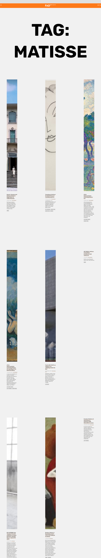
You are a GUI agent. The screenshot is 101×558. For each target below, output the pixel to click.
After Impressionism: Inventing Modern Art (88, 196)
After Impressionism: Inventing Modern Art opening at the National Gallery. (11, 367)
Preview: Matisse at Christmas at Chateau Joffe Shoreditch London (89, 420)
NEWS (8, 210)
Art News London (87, 219)
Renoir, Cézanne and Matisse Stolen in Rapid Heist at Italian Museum (12, 196)
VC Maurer (51, 538)
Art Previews (47, 209)
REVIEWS (49, 557)
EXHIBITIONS (53, 209)
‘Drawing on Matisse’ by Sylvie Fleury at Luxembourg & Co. (50, 196)
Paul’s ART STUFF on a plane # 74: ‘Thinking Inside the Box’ (50, 367)
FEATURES (47, 384)
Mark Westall (14, 200)
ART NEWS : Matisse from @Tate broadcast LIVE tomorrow (89, 253)
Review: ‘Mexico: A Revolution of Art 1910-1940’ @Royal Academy (50, 534)
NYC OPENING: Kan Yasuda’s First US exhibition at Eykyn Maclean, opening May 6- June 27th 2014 (11, 536)
